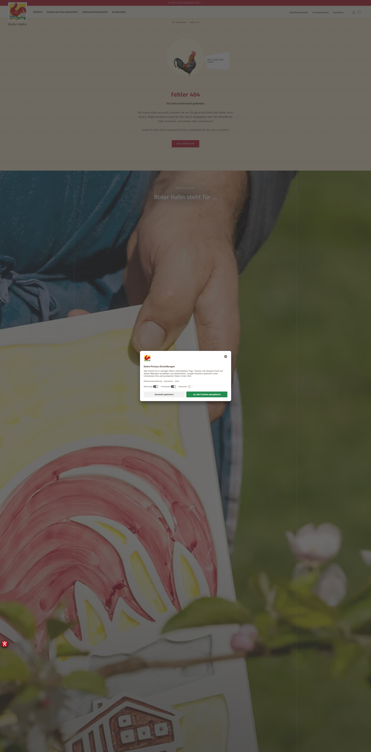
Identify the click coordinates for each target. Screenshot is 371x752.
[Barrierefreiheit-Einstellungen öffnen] (4, 644)
